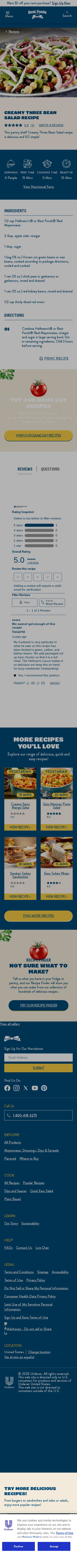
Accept (54, 1546)
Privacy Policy (31, 1537)
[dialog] (38, 1513)
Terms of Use (64, 1533)
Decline (18, 1546)
